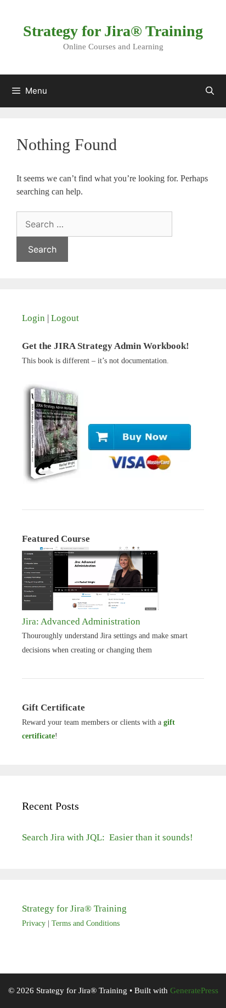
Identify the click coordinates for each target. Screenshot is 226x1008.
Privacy (34, 923)
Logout (65, 318)
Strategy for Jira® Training (113, 30)
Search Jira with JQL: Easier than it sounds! (107, 837)
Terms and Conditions (86, 923)
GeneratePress (194, 990)
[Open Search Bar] (210, 91)
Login (33, 318)
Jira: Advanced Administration (81, 621)
